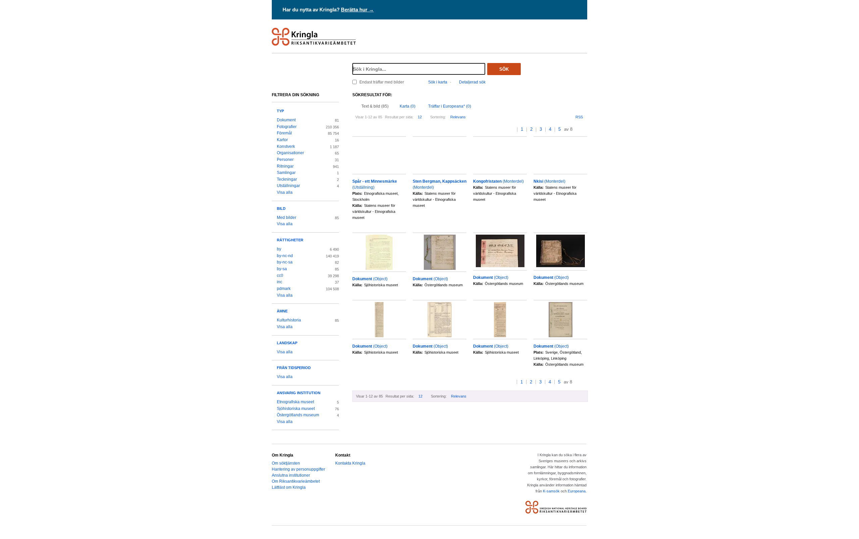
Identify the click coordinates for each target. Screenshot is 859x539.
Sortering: (438, 117)
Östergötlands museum (298, 415)
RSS (579, 117)
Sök (504, 69)
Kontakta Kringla (350, 463)
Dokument (286, 120)
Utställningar (288, 185)
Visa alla (285, 192)
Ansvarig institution (298, 393)
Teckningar (287, 179)
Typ (280, 111)
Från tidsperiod (294, 368)
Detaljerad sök (472, 82)
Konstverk (286, 146)
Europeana (577, 491)
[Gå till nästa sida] (578, 129)
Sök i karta (437, 82)
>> (585, 129)
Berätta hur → (357, 9)
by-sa (282, 268)
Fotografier (287, 126)
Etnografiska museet (295, 402)
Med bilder (286, 217)
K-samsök (551, 491)
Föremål (284, 133)
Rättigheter (290, 240)
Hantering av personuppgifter (298, 469)
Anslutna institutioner (291, 475)
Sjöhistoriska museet (296, 408)
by (279, 249)
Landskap (287, 343)
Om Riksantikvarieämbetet (296, 481)
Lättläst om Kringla (289, 487)
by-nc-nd (285, 255)
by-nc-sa (285, 262)
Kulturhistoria (289, 320)
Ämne (282, 311)
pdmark (284, 288)
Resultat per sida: (399, 117)
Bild (281, 208)
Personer (285, 159)
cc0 (280, 275)
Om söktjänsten (286, 463)
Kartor (282, 139)
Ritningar (285, 166)
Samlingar (286, 172)
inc (279, 282)
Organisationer (290, 153)
